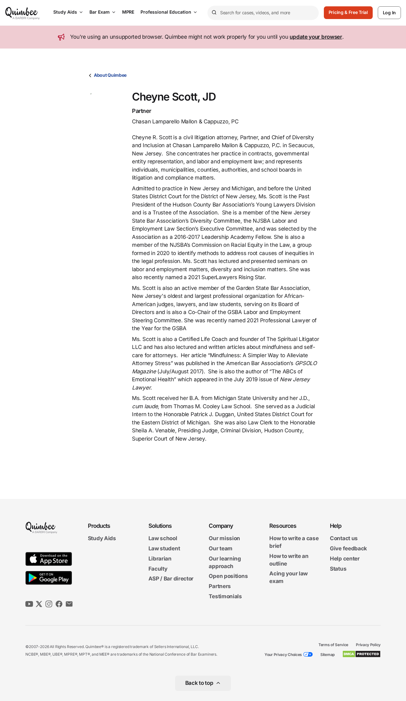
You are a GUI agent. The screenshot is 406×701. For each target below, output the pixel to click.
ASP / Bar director (171, 579)
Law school (162, 538)
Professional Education (166, 12)
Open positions (228, 576)
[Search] (213, 13)
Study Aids (65, 12)
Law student (164, 548)
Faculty (157, 569)
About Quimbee (110, 75)
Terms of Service (333, 644)
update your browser (316, 37)
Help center (345, 558)
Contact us (344, 538)
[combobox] (263, 13)
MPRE (128, 12)
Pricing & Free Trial (348, 12)
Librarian (160, 558)
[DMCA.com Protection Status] (361, 654)
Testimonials (225, 596)
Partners (220, 586)
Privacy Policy (368, 644)
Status (338, 569)
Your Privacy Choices (283, 654)
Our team (220, 548)
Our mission (224, 538)
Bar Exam (99, 12)
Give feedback (348, 548)
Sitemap (327, 654)
